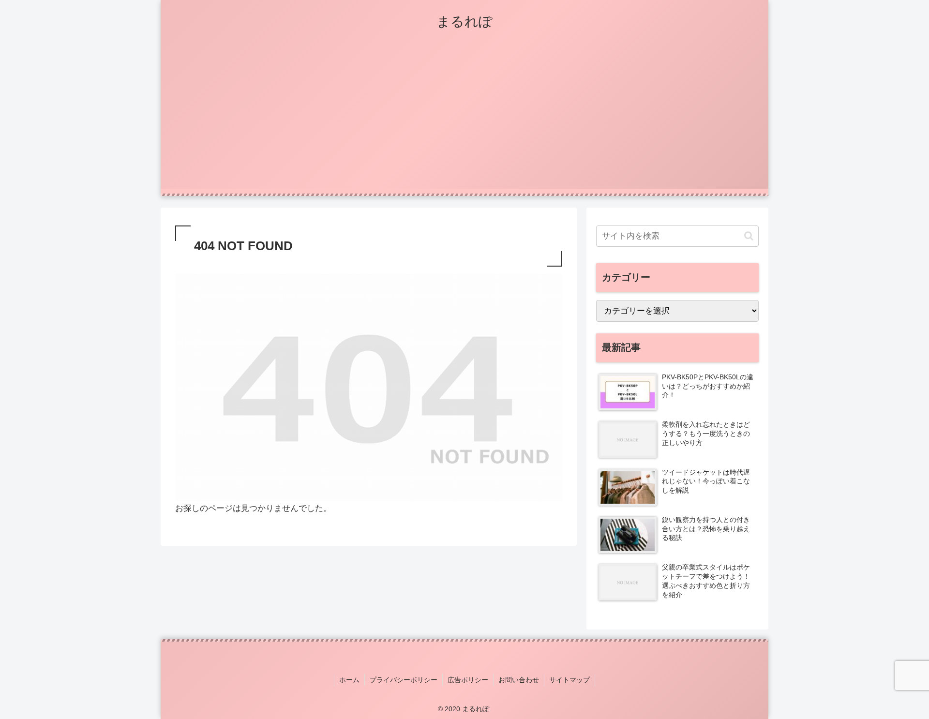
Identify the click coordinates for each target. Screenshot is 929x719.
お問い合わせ (518, 680)
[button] (748, 235)
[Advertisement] (464, 121)
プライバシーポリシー (403, 680)
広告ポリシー (468, 680)
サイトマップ (569, 680)
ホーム (349, 680)
